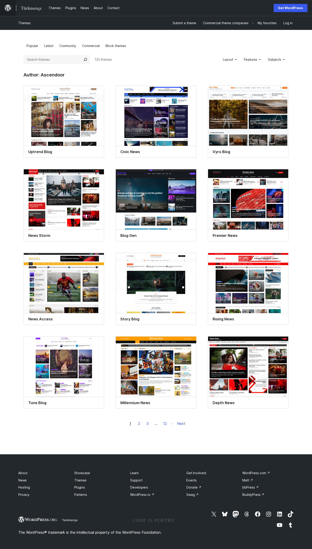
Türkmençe (70, 520)
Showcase (82, 473)
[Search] (85, 59)
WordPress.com (256, 473)
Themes (24, 23)
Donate (193, 487)
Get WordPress (290, 8)
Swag (192, 495)
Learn (134, 473)
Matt (247, 480)
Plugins (79, 487)
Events (191, 480)
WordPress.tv (142, 495)
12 (165, 423)
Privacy (23, 495)
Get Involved (196, 473)
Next (181, 423)
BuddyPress (253, 495)
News (22, 480)
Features (250, 59)
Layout (228, 59)
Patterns (80, 495)
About (22, 473)
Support (136, 480)
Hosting (24, 487)
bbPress (250, 487)
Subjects (274, 59)
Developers (139, 487)
